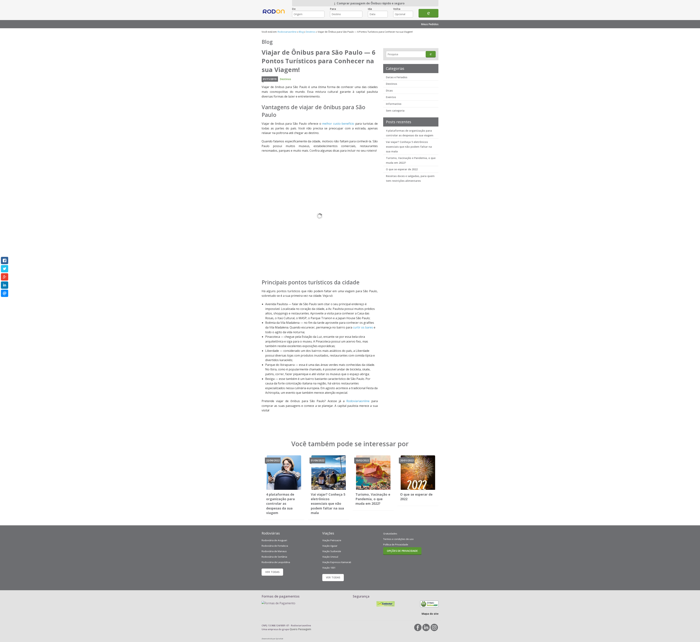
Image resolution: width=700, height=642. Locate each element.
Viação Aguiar (329, 545)
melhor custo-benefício (338, 124)
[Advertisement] (410, 242)
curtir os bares (363, 327)
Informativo (393, 104)
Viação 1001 (328, 567)
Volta (396, 9)
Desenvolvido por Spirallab (272, 638)
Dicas (389, 90)
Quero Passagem (300, 629)
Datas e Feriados (396, 77)
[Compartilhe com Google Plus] (4, 277)
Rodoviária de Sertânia (274, 556)
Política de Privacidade (395, 544)
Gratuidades (390, 533)
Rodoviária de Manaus (274, 551)
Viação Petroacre (331, 540)
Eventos (391, 97)
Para (333, 9)
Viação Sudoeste (331, 551)
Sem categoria (395, 110)
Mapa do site (430, 613)
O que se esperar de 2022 (402, 169)
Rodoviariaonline (274, 14)
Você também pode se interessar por (350, 443)
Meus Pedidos (429, 24)
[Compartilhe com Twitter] (4, 268)
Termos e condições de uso (398, 539)
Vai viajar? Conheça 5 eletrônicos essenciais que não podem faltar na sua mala (409, 146)
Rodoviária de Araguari (274, 540)
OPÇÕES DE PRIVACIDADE (402, 550)
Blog (301, 31)
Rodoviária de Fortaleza (275, 545)
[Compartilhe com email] (4, 293)
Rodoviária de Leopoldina (276, 562)
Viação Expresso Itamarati (336, 562)
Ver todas (272, 572)
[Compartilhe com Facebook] (4, 260)
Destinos (311, 31)
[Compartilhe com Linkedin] (4, 285)
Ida (370, 9)
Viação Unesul (330, 556)
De (294, 9)
